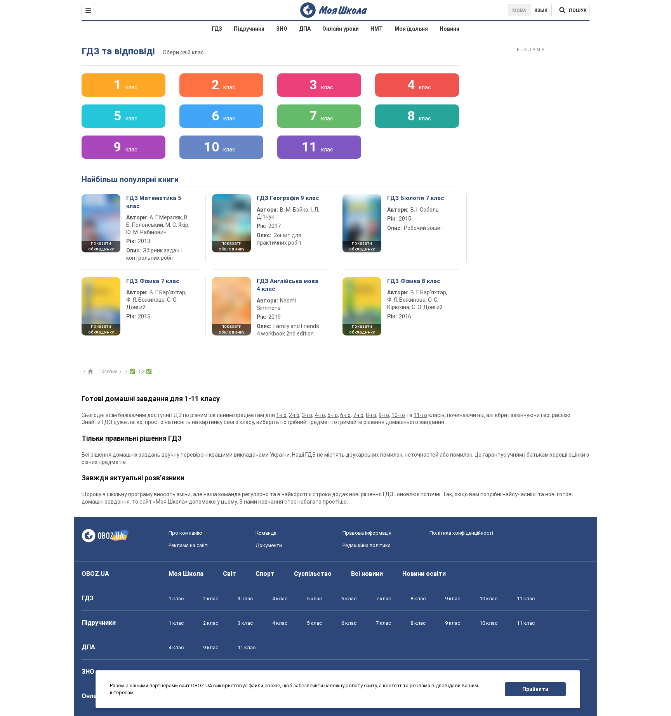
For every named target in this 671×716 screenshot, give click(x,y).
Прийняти (535, 689)
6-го (345, 415)
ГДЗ (217, 29)
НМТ (376, 29)
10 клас (488, 598)
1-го (281, 415)
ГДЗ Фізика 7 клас (152, 281)
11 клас (526, 598)
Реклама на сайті (189, 545)
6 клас (348, 598)
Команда (266, 533)
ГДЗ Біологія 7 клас (415, 198)
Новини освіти (424, 573)
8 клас (418, 598)
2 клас (210, 598)
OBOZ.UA (95, 573)
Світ (229, 573)
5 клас (314, 598)
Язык (541, 10)
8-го (371, 415)
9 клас (452, 598)
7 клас (383, 598)
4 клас (279, 598)
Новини (449, 29)
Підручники (249, 29)
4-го (320, 415)
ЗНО (281, 29)
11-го (420, 415)
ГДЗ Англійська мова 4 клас (287, 285)
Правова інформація (366, 533)
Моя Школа (186, 573)
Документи (269, 545)
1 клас (176, 598)
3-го (307, 415)
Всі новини (367, 573)
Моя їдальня (411, 29)
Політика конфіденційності (461, 533)
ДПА (305, 29)
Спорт (265, 573)
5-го (332, 415)
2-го (294, 415)
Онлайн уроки (340, 29)
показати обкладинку (101, 246)
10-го (398, 415)
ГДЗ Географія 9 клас (288, 198)
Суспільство (313, 573)
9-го (384, 415)
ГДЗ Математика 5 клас (153, 202)
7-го (358, 415)
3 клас (245, 598)
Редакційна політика (366, 545)
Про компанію (185, 533)
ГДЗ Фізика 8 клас (413, 281)
